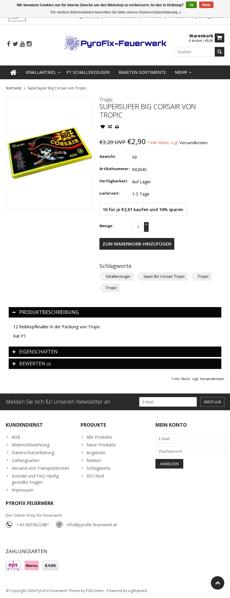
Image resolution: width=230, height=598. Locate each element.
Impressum (23, 490)
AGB (16, 437)
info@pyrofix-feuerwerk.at (92, 524)
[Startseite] (13, 72)
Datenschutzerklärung (33, 452)
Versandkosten (193, 142)
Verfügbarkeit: (113, 181)
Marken (94, 460)
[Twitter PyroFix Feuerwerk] (15, 44)
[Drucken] (117, 127)
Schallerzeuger (118, 276)
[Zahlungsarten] (13, 565)
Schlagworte (99, 468)
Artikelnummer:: (114, 168)
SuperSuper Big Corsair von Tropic (57, 88)
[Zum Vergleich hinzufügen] (110, 127)
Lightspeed (137, 590)
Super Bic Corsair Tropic (164, 276)
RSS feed (95, 476)
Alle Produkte (99, 437)
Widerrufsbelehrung (30, 445)
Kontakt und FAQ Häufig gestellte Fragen (35, 479)
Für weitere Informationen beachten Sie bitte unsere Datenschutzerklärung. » (115, 12)
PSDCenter (95, 590)
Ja (191, 5)
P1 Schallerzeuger (88, 72)
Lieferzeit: (109, 193)
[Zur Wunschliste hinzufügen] (102, 127)
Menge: (106, 225)
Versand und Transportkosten (40, 468)
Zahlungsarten (26, 460)
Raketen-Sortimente (142, 72)
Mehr (181, 72)
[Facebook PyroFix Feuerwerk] (8, 44)
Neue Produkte (101, 445)
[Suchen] (219, 52)
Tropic (106, 99)
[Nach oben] (217, 583)
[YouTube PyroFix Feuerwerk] (22, 44)
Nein (206, 5)
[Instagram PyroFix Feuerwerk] (29, 44)
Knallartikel (41, 72)
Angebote (96, 452)
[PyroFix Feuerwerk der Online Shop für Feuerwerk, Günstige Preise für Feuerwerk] (115, 43)
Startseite (14, 88)
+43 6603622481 (32, 524)
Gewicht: (107, 156)
